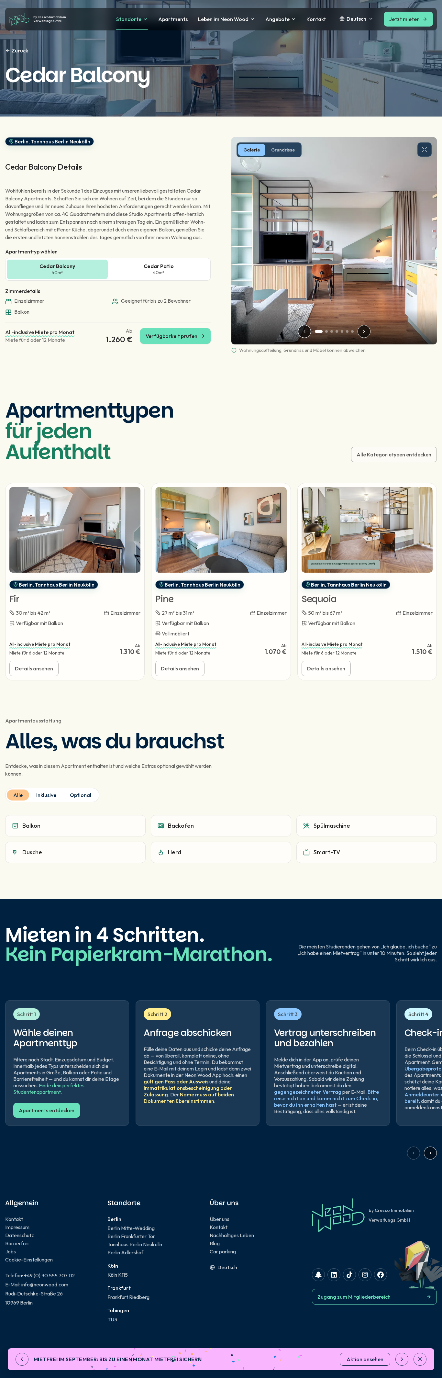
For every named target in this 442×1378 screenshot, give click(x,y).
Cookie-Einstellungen (29, 1259)
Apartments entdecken (46, 1110)
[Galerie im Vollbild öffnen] (424, 149)
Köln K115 (117, 1275)
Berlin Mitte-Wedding (131, 1228)
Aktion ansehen (365, 1359)
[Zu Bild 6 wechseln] (347, 331)
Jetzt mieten (404, 19)
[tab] (251, 150)
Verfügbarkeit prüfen (178, 338)
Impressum (17, 1227)
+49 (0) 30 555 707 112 (49, 1275)
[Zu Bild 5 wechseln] (342, 331)
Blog (215, 1243)
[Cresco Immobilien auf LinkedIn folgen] (333, 1274)
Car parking (223, 1251)
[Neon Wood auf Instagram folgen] (365, 1274)
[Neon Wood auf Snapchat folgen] (318, 1274)
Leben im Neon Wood (223, 19)
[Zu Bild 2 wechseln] (326, 331)
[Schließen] (420, 1359)
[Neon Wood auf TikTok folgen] (349, 1274)
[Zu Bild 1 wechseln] (319, 331)
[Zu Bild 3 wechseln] (331, 331)
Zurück (20, 50)
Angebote (277, 19)
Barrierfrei (16, 1243)
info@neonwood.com (44, 1284)
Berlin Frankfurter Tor (131, 1236)
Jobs (10, 1251)
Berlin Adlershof (125, 1252)
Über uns (219, 1219)
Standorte (128, 19)
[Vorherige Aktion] (22, 1359)
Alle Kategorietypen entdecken (394, 454)
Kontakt (316, 19)
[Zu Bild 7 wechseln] (352, 331)
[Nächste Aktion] (401, 1359)
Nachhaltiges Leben (232, 1235)
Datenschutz (19, 1235)
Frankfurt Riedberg (128, 1297)
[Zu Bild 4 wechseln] (337, 331)
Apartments (173, 19)
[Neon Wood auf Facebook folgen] (380, 1274)
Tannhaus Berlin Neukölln (134, 1244)
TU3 (112, 1319)
